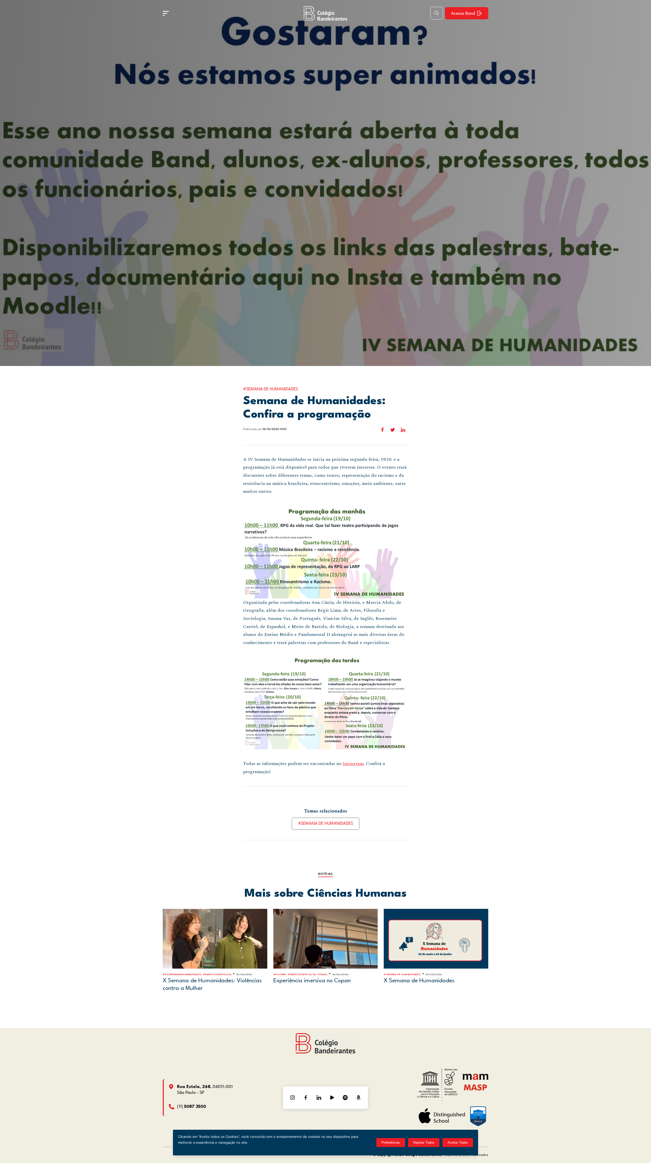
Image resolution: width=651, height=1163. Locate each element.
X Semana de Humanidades (419, 981)
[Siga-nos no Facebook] (306, 1098)
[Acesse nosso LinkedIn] (319, 1098)
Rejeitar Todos (423, 1142)
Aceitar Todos (458, 1142)
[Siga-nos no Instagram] (292, 1098)
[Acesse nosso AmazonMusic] (358, 1098)
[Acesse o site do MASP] (475, 1087)
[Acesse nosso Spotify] (345, 1098)
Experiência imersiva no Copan (312, 981)
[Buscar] (437, 13)
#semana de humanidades (325, 823)
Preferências (390, 1142)
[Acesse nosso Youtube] (332, 1098)
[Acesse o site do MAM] (475, 1079)
